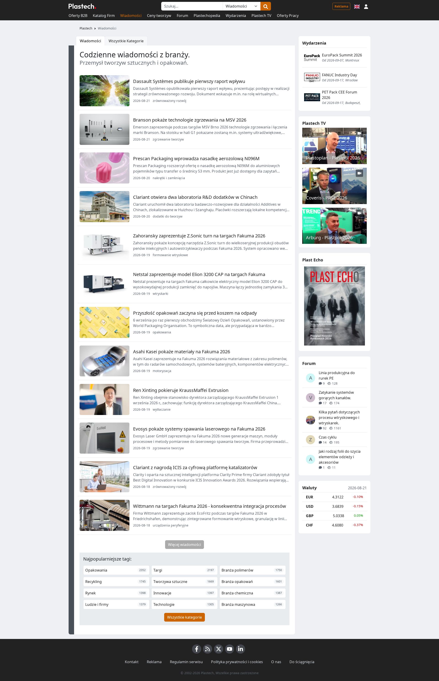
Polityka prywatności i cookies (237, 661)
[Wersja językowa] (357, 6)
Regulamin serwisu (186, 661)
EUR (309, 497)
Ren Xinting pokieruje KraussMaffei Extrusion (180, 390)
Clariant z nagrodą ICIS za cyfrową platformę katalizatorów (195, 467)
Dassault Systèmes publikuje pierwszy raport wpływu (189, 81)
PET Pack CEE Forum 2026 (339, 95)
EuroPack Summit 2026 (342, 55)
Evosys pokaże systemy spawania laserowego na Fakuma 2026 (199, 429)
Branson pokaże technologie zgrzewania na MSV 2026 (189, 120)
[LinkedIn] (240, 649)
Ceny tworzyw (159, 15)
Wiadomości (131, 15)
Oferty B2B (78, 15)
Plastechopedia (207, 15)
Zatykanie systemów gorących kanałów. (336, 395)
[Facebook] (196, 649)
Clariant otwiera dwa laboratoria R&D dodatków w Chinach (195, 197)
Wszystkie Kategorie (126, 40)
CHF (309, 525)
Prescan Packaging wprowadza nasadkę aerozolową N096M (196, 158)
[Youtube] (229, 649)
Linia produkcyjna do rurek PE (337, 375)
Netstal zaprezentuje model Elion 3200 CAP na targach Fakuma (199, 274)
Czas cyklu (328, 437)
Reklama (341, 6)
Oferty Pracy (288, 15)
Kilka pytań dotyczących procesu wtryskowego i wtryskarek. (339, 418)
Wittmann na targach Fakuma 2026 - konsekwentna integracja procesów (209, 506)
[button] (366, 6)
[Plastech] (82, 6)
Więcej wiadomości (184, 544)
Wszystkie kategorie (184, 617)
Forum (182, 15)
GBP (309, 515)
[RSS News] (207, 649)
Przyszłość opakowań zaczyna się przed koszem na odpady (195, 313)
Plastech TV (261, 15)
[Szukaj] (265, 6)
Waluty (309, 487)
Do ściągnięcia (301, 661)
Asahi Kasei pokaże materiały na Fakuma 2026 (181, 351)
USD (309, 506)
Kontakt (132, 661)
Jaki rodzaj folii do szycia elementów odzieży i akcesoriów (340, 457)
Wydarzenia (236, 15)
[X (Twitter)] (218, 649)
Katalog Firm (104, 15)
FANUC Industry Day (339, 74)
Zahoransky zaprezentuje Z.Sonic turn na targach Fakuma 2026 (199, 236)
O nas (276, 661)
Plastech (86, 28)
